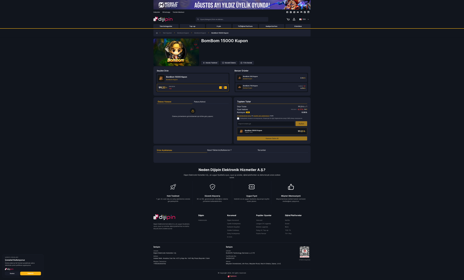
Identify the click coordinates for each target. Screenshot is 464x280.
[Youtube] (298, 12)
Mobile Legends (262, 227)
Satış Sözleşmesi (233, 234)
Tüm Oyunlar (167, 33)
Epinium (233, 276)
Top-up (192, 26)
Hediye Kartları (271, 26)
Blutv (287, 227)
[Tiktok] (305, 12)
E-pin (219, 26)
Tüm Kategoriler (166, 26)
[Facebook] (287, 12)
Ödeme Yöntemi (164, 102)
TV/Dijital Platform (245, 26)
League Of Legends (263, 224)
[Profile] (294, 19)
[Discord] (301, 12)
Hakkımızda (202, 220)
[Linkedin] (308, 12)
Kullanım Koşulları (233, 227)
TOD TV (288, 230)
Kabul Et (30, 273)
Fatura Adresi (199, 102)
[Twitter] (294, 12)
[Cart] (288, 19)
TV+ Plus (288, 234)
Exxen (287, 224)
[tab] (182, 150)
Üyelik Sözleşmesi (234, 224)
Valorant (259, 220)
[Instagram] (291, 12)
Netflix (287, 220)
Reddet (12, 273)
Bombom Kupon (183, 33)
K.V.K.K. (229, 237)
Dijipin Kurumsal (233, 220)
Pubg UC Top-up (262, 230)
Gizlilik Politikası (233, 230)
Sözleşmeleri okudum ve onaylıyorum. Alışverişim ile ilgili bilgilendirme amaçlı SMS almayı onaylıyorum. (271, 118)
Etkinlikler (298, 26)
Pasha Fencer (261, 234)
